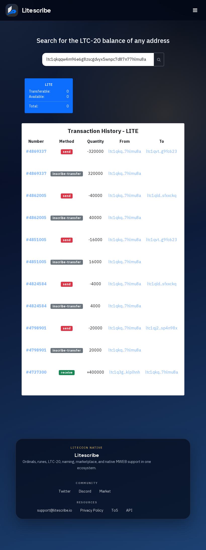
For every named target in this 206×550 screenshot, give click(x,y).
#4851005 (36, 239)
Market (105, 491)
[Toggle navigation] (195, 10)
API (129, 510)
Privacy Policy (91, 510)
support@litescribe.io (54, 510)
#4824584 (36, 283)
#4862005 (36, 195)
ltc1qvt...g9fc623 (161, 151)
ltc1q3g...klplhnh (124, 372)
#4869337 (36, 151)
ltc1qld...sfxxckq (161, 195)
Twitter (65, 491)
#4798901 (36, 327)
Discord (85, 491)
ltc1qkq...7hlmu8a (124, 151)
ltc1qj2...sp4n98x (161, 327)
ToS (114, 510)
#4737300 (36, 372)
